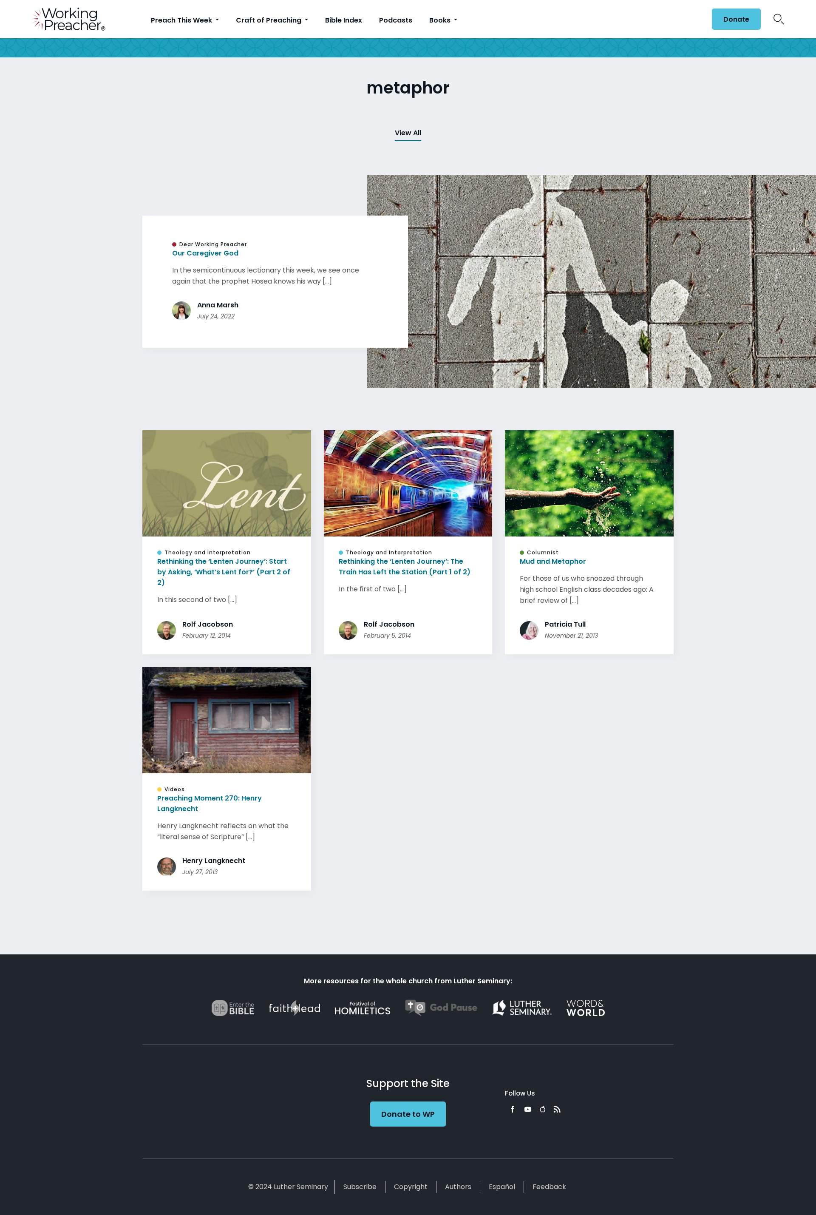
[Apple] (543, 1109)
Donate (736, 19)
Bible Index (343, 20)
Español (502, 1187)
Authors (458, 1187)
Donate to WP (408, 1114)
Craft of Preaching (269, 20)
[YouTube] (528, 1109)
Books (440, 20)
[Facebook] (512, 1109)
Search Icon (779, 19)
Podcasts (395, 20)
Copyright (411, 1187)
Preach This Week (182, 20)
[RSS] (557, 1109)
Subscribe (360, 1187)
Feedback (549, 1187)
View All (408, 133)
